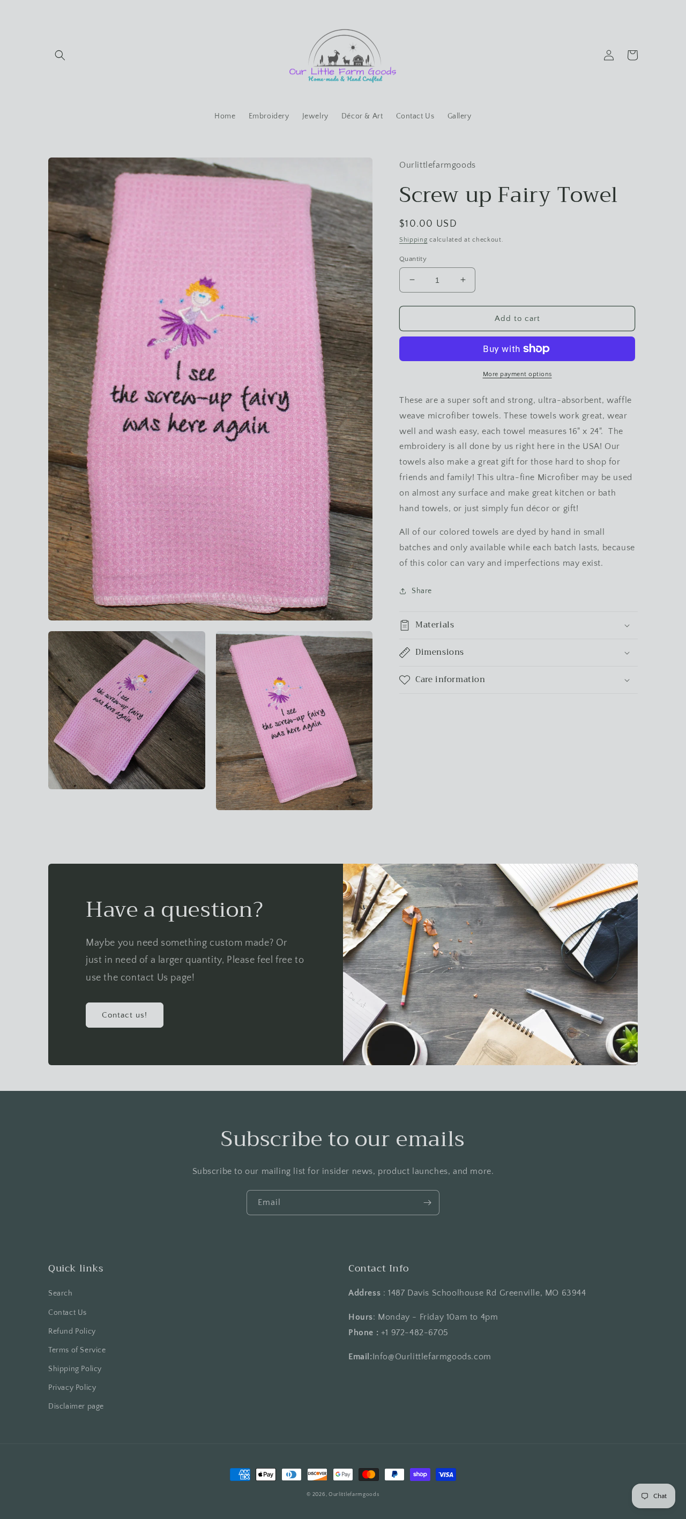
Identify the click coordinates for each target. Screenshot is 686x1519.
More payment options (517, 374)
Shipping (413, 239)
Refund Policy (72, 1331)
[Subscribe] (427, 1202)
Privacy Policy (72, 1387)
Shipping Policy (75, 1369)
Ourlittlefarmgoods (354, 1495)
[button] (60, 55)
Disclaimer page (76, 1406)
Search (60, 1293)
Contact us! (124, 1015)
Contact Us (67, 1312)
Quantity (413, 258)
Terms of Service (77, 1350)
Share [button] (422, 591)
